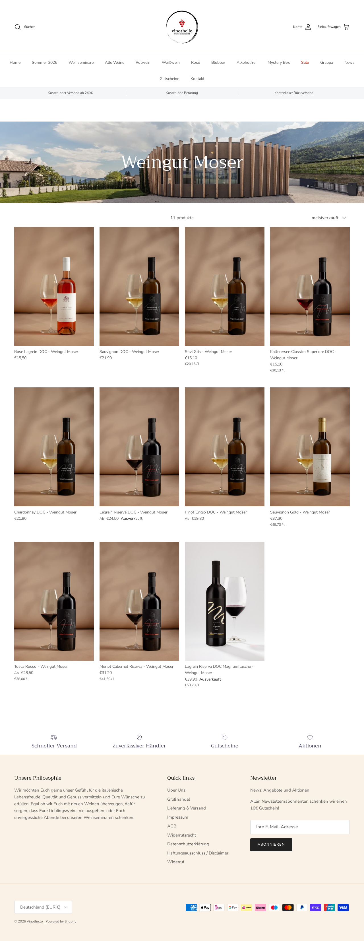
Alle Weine (114, 62)
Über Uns (176, 790)
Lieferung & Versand (186, 808)
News (349, 62)
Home (15, 62)
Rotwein (143, 62)
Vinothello (35, 921)
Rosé (195, 62)
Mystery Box (279, 62)
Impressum (177, 817)
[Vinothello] (182, 27)
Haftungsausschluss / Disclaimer (197, 853)
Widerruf (175, 862)
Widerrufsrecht (181, 835)
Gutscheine (169, 78)
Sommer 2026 (44, 62)
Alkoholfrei (246, 62)
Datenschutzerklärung (188, 844)
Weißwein (171, 62)
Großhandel (178, 799)
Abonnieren (271, 844)
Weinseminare (81, 62)
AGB (171, 826)
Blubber (218, 62)
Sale (305, 62)
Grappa (326, 62)
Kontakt (197, 78)
